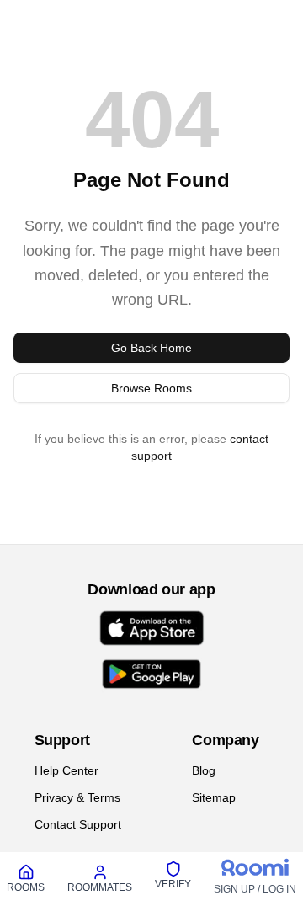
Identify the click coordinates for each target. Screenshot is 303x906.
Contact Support (77, 824)
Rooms (26, 887)
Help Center (65, 770)
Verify (174, 883)
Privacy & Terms (77, 797)
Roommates (101, 887)
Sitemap (215, 797)
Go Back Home (151, 347)
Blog (205, 770)
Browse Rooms (152, 388)
